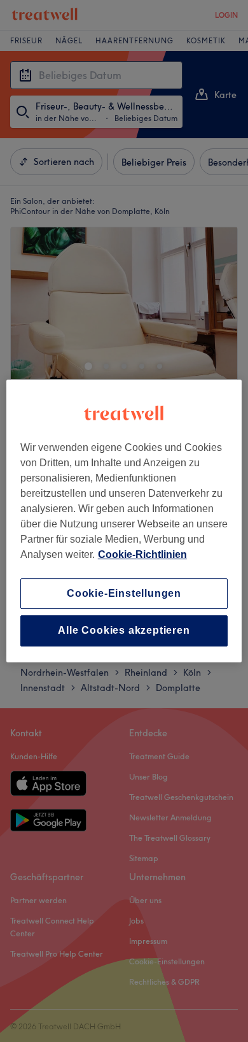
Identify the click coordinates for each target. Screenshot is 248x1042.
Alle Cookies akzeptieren (123, 630)
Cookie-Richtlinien (142, 554)
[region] (124, 521)
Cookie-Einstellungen (124, 593)
